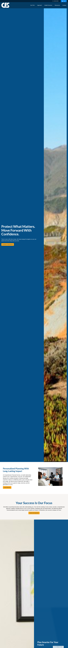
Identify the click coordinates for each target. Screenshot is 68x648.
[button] (32, 5)
